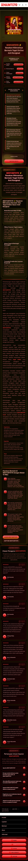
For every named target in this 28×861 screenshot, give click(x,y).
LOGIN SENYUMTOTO (10, 537)
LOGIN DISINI (14, 156)
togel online (17, 359)
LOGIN (15, 844)
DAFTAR (15, 848)
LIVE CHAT (15, 856)
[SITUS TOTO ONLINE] (5, 4)
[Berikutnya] (26, 25)
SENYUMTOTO (7, 290)
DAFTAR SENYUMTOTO (11, 541)
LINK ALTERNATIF (15, 852)
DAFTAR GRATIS (14, 161)
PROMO (15, 840)
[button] (19, 4)
